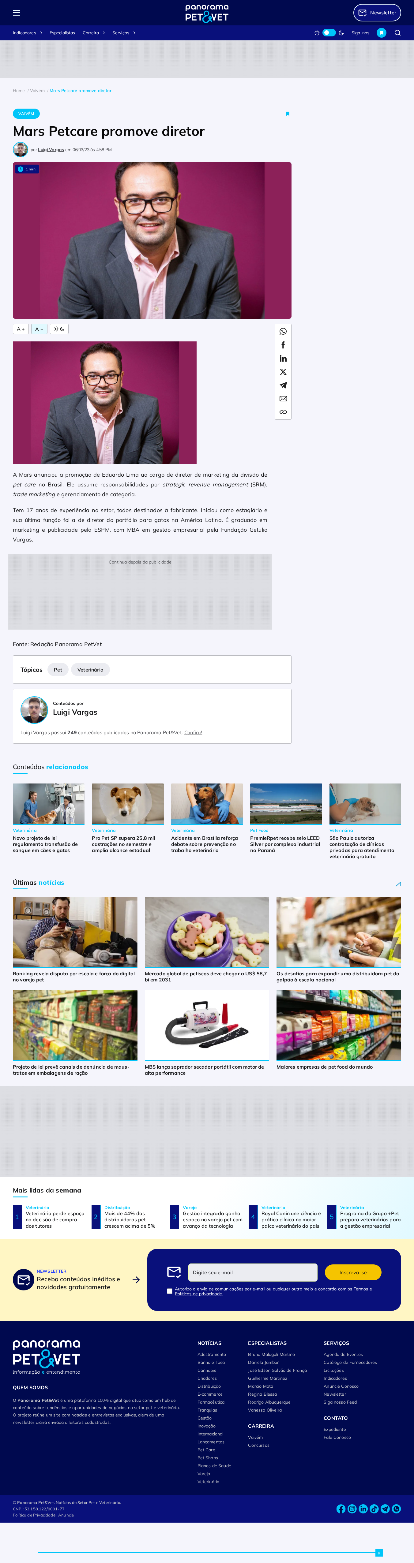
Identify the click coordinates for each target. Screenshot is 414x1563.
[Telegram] (385, 1509)
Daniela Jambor (263, 1362)
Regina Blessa (262, 1394)
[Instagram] (352, 1509)
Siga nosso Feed (340, 1402)
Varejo (204, 1473)
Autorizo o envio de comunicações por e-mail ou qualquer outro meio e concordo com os (273, 1291)
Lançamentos (211, 1442)
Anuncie (66, 1515)
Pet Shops (208, 1458)
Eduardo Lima (120, 474)
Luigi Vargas (51, 149)
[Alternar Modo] (59, 329)
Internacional (211, 1434)
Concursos (258, 1445)
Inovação (207, 1426)
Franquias (207, 1410)
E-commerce (210, 1394)
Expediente (335, 1429)
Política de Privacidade (34, 1515)
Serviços (120, 32)
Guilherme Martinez (267, 1378)
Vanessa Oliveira (265, 1410)
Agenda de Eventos (343, 1354)
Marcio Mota (260, 1386)
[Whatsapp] (396, 1509)
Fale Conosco (337, 1437)
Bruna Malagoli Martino (271, 1354)
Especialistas (62, 32)
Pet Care (206, 1450)
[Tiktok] (374, 1509)
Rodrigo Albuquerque (269, 1402)
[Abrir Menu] (52, 12)
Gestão (205, 1418)
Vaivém (26, 113)
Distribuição (209, 1386)
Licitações (334, 1370)
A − (39, 329)
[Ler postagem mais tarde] (288, 113)
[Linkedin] (363, 1509)
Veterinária (90, 670)
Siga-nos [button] (360, 32)
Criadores (207, 1378)
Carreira (91, 32)
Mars (25, 474)
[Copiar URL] (283, 412)
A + (21, 329)
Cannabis (207, 1370)
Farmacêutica (211, 1402)
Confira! (193, 732)
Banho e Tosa (211, 1362)
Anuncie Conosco (341, 1386)
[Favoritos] (381, 33)
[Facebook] (341, 1509)
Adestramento (212, 1354)
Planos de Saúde (214, 1465)
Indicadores (24, 32)
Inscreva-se (353, 1272)
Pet (58, 670)
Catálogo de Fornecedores (350, 1362)
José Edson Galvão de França (277, 1370)
